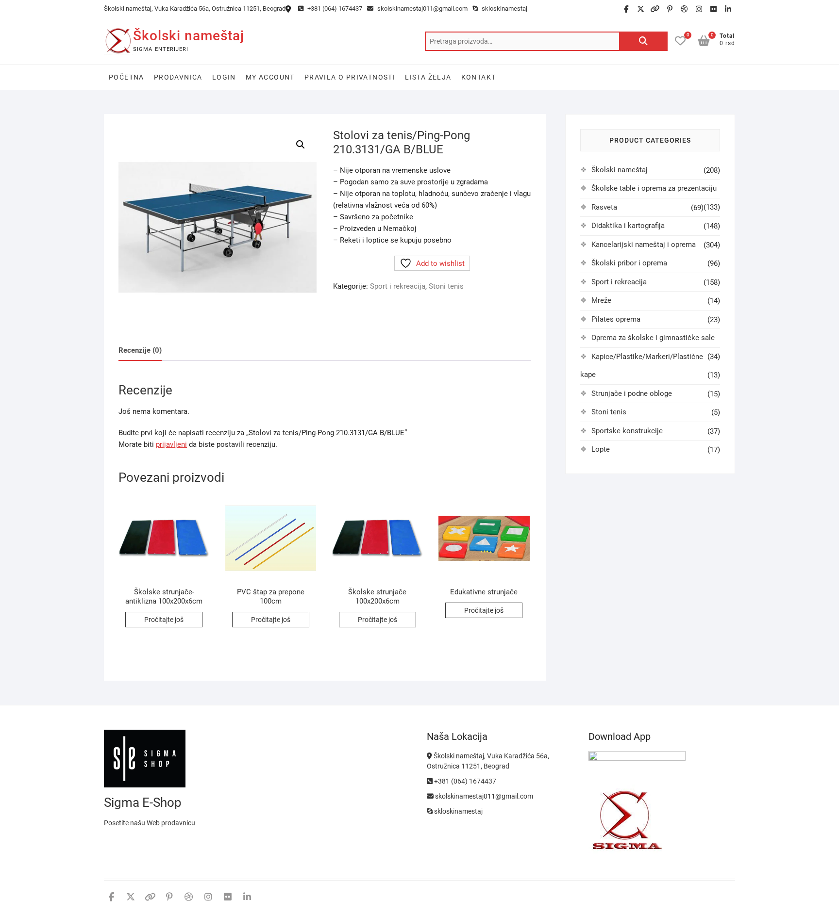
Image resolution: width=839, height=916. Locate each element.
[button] (300, 144)
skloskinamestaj (503, 8)
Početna (126, 77)
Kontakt (478, 77)
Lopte (600, 449)
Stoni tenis (446, 286)
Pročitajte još (164, 619)
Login (224, 77)
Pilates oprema (615, 319)
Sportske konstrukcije (627, 430)
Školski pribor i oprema (629, 263)
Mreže (601, 300)
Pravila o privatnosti (349, 77)
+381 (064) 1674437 (334, 8)
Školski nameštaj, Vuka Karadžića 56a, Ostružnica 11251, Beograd (194, 8)
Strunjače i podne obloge (631, 393)
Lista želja (428, 77)
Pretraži (643, 41)
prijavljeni (171, 444)
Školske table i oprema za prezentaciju (654, 188)
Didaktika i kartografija (628, 225)
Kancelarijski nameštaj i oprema (643, 244)
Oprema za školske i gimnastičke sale (653, 337)
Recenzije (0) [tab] (140, 350)
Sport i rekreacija (397, 286)
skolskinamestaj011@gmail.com (422, 8)
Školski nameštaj (188, 36)
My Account (270, 77)
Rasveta (604, 207)
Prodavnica (178, 77)
